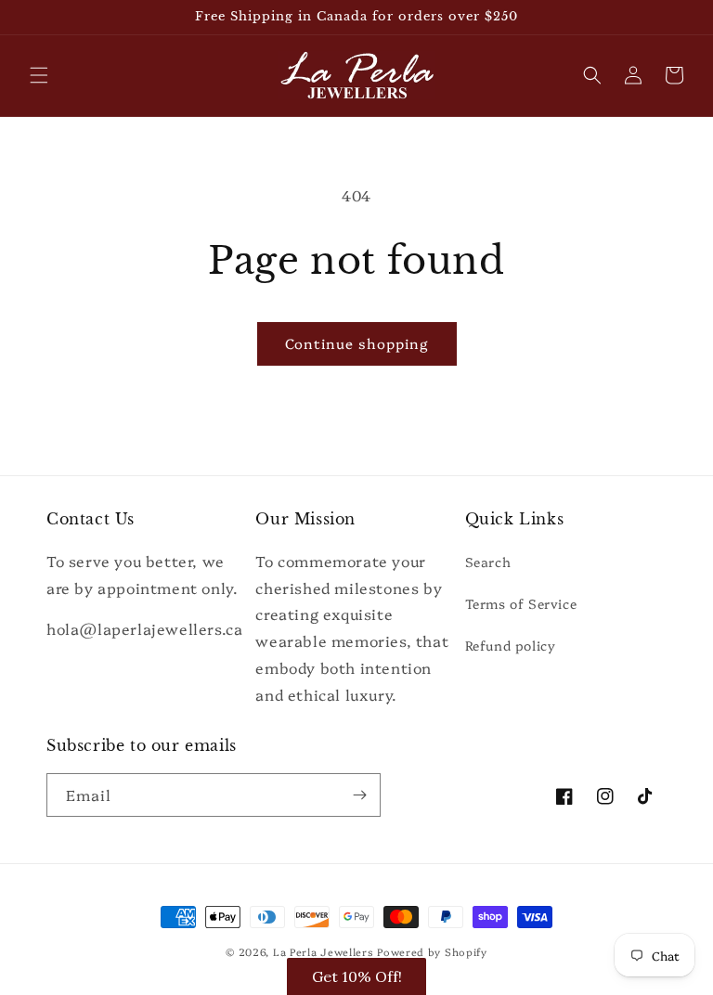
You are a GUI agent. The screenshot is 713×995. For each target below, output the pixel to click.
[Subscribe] (359, 795)
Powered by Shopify (432, 952)
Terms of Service (521, 603)
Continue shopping (357, 343)
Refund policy (510, 645)
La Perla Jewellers (323, 952)
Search (488, 561)
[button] (39, 75)
